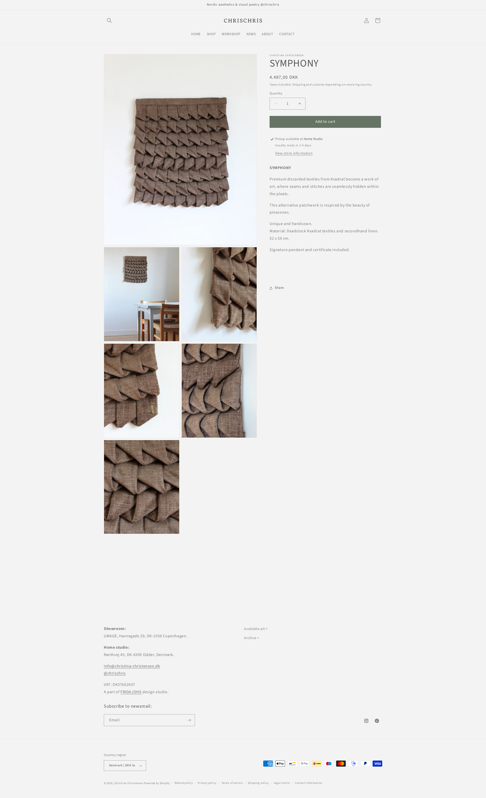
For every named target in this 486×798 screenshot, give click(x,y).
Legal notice (282, 783)
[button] (109, 20)
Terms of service (232, 783)
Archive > (251, 638)
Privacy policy (207, 783)
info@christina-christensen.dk (132, 666)
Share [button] (279, 287)
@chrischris (115, 673)
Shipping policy (258, 783)
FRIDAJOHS (130, 692)
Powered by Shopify (157, 783)
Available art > (256, 628)
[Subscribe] (189, 720)
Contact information (308, 783)
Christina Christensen (128, 783)
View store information (294, 153)
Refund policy (184, 783)
